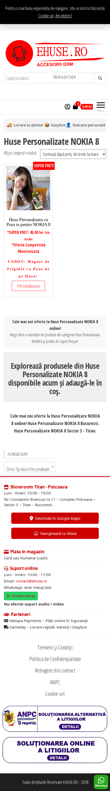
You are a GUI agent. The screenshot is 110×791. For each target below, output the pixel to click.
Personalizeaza (28, 286)
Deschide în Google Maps (57, 518)
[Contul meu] (67, 106)
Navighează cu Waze (58, 533)
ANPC (55, 682)
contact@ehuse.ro (31, 580)
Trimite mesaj (23, 595)
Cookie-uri (46, 16)
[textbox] (29, 469)
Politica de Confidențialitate (55, 659)
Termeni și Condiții (55, 647)
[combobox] (29, 466)
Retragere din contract (55, 670)
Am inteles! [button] (64, 16)
